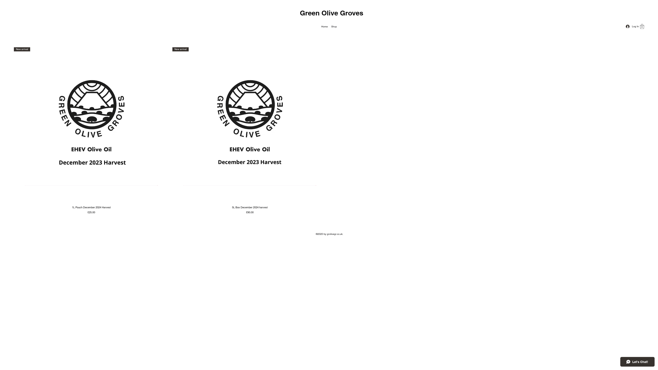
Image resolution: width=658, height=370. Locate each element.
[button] (642, 26)
